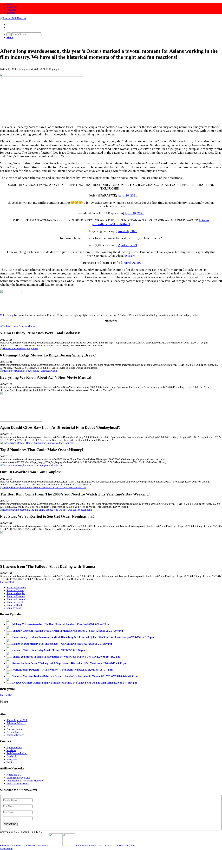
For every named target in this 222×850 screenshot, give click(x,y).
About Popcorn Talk (17, 720)
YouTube (11, 750)
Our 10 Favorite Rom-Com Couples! (30, 472)
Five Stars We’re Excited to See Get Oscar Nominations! (47, 516)
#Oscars (204, 220)
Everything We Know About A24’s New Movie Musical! (46, 377)
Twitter (10, 762)
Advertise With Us (16, 723)
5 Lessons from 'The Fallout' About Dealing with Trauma (47, 566)
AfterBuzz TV (14, 774)
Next (11, 582)
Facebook (12, 756)
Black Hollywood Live (18, 777)
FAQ (9, 726)
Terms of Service (15, 735)
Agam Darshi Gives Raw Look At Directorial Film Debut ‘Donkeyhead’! (60, 427)
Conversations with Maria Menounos (26, 780)
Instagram (12, 759)
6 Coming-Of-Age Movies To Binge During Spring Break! (48, 355)
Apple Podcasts (14, 747)
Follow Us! (6, 695)
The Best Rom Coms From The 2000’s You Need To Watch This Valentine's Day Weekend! (75, 494)
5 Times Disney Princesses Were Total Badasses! (40, 333)
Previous (4, 582)
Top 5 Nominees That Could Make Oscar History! (41, 450)
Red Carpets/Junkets (17, 753)
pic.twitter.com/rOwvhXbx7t (111, 224)
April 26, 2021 (127, 195)
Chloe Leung (6, 315)
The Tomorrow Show (18, 783)
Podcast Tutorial (15, 729)
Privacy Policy (14, 732)
